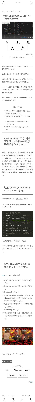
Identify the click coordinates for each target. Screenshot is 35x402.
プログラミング (8, 361)
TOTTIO (17, 2)
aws (3, 275)
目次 (14, 107)
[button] (23, 48)
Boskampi (24, 37)
